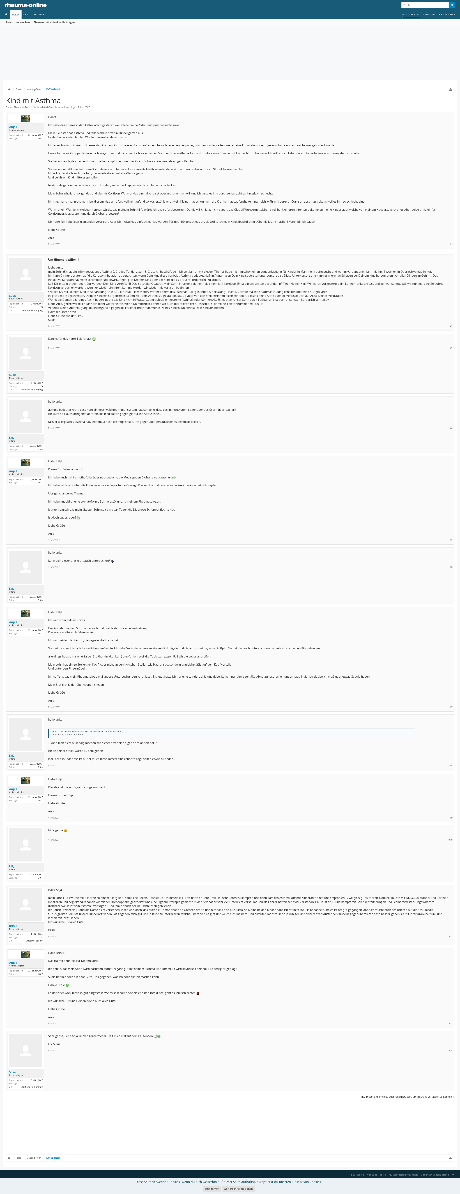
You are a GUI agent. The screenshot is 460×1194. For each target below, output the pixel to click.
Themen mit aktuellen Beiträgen (54, 22)
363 (41, 937)
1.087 (40, 138)
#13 (450, 1050)
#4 (451, 428)
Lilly (11, 437)
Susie (13, 295)
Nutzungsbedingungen (403, 1174)
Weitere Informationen (238, 1188)
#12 (450, 1023)
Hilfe (383, 1174)
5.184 (40, 449)
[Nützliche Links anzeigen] (450, 89)
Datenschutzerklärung (435, 1174)
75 (41, 307)
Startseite (357, 1174)
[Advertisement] (230, 53)
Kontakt (372, 1174)
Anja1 (74, 107)
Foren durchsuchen (18, 22)
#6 (451, 567)
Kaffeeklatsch (41, 107)
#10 (450, 839)
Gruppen (38, 14)
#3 (451, 348)
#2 (451, 326)
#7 (451, 707)
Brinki (13, 926)
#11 (450, 936)
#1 (451, 244)
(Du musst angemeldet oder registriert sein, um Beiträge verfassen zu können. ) (407, 1096)
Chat (26, 14)
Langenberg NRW (34, 940)
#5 (451, 540)
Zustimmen (212, 1188)
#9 (451, 817)
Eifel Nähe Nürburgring (31, 310)
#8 (451, 765)
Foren (16, 14)
